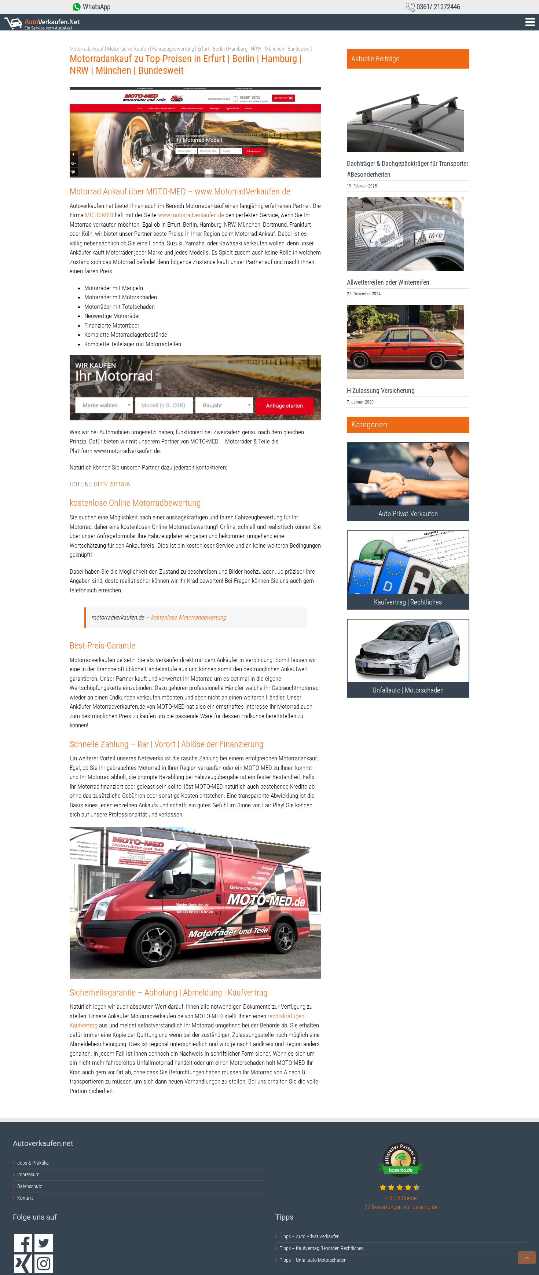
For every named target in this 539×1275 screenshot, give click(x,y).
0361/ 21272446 (438, 7)
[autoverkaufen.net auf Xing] (23, 1263)
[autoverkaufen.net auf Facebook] (23, 1243)
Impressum (28, 1174)
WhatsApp (96, 7)
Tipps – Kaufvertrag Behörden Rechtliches (321, 1248)
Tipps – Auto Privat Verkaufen (310, 1236)
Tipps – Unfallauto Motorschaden (313, 1260)
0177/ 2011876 (112, 484)
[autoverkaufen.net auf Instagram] (43, 1263)
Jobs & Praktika (33, 1163)
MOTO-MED (99, 215)
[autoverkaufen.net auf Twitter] (43, 1243)
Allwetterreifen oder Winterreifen (388, 282)
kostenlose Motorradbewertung (188, 617)
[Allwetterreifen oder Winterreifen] (405, 234)
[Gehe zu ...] (269, 22)
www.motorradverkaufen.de (191, 215)
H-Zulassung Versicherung (381, 390)
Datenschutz (29, 1186)
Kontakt (25, 1198)
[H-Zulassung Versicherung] (405, 342)
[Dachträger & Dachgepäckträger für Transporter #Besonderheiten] (405, 115)
